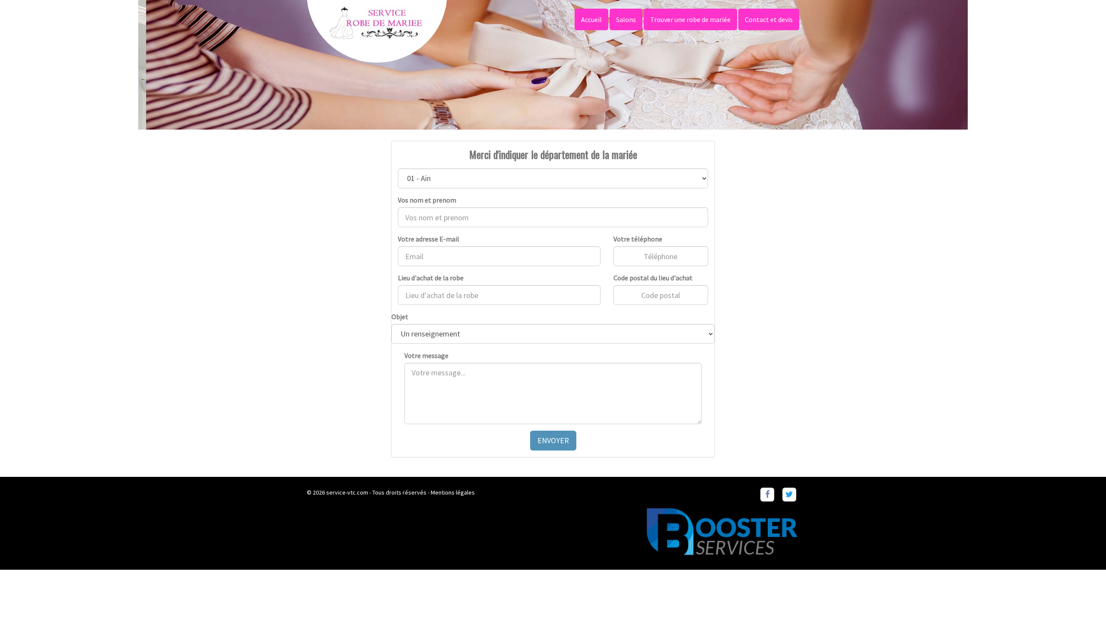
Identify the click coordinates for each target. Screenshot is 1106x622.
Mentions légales (453, 492)
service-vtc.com (347, 492)
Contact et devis (769, 19)
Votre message (426, 355)
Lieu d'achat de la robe (431, 277)
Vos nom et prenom (427, 200)
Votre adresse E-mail (428, 239)
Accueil (591, 19)
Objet (399, 316)
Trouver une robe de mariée (690, 19)
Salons (626, 19)
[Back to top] (1082, 598)
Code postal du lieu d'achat (653, 277)
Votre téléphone (637, 239)
